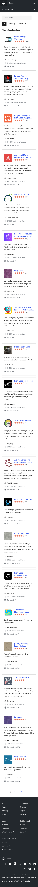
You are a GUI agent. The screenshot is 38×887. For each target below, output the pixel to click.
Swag (23, 832)
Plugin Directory (7, 9)
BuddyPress (7, 850)
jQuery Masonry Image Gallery (21, 645)
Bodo (9, 859)
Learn (4, 821)
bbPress (6, 846)
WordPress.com (9, 839)
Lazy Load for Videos (23, 381)
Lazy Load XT (20, 757)
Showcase (24, 803)
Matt (5, 842)
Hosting (5, 811)
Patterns (23, 814)
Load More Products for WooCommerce (23, 235)
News (4, 807)
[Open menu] (35, 3)
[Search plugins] (29, 18)
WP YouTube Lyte (21, 194)
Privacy (5, 814)
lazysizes (18, 717)
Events (22, 825)
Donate (24, 828)
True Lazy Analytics (22, 420)
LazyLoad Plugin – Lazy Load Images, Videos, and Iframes (23, 116)
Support (5, 825)
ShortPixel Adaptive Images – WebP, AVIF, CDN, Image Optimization (23, 308)
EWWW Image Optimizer (20, 37)
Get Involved (25, 821)
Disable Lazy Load (22, 347)
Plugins (22, 811)
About (4, 803)
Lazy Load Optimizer (23, 499)
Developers (6, 828)
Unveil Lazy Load (21, 533)
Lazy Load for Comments (20, 574)
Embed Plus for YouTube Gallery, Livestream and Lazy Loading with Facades (23, 77)
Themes (23, 807)
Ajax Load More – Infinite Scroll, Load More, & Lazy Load (22, 156)
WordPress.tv (8, 832)
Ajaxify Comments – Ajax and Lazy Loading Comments (24, 461)
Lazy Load (18, 271)
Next (26, 792)
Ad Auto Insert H (21, 678)
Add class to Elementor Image (21, 611)
